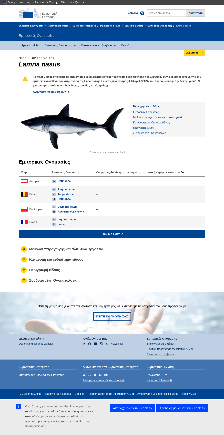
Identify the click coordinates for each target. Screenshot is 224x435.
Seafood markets (133, 25)
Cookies (79, 393)
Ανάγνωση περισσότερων (49, 91)
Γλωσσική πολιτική (30, 393)
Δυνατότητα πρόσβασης (160, 354)
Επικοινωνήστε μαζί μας (161, 343)
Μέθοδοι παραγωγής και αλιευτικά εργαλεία (158, 117)
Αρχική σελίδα (30, 45)
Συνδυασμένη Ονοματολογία (149, 133)
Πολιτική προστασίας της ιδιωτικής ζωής (170, 349)
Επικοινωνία (189, 393)
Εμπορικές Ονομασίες (159, 25)
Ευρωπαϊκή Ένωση (158, 380)
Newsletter (117, 343)
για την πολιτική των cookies (58, 411)
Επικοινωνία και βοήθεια (96, 45)
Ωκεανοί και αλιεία (58, 25)
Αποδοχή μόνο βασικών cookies (182, 408)
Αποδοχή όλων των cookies (132, 408)
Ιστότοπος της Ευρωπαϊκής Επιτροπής (41, 375)
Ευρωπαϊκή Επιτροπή (31, 25)
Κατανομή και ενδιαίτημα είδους (151, 122)
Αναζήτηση (196, 13)
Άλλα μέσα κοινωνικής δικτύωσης (102, 380)
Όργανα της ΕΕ (155, 375)
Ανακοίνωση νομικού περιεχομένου (157, 393)
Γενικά (125, 45)
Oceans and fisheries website (36, 343)
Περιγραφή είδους (143, 127)
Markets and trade (110, 25)
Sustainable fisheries (84, 25)
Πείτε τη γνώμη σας (112, 316)
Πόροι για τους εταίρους (57, 393)
